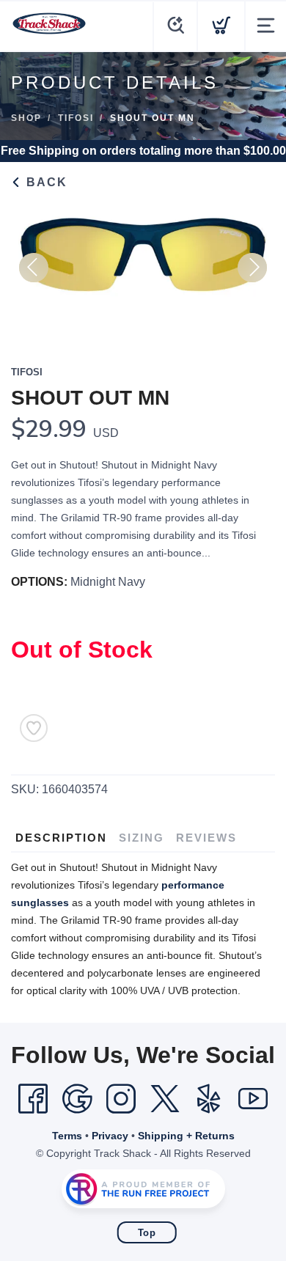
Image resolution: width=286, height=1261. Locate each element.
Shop (26, 118)
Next (252, 267)
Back (44, 182)
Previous (33, 267)
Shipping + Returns (186, 1135)
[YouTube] (253, 1099)
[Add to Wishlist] (34, 728)
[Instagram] (121, 1099)
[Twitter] (165, 1099)
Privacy (110, 1135)
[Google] (77, 1099)
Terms (67, 1135)
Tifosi (76, 118)
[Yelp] (209, 1099)
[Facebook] (33, 1099)
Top (147, 1232)
